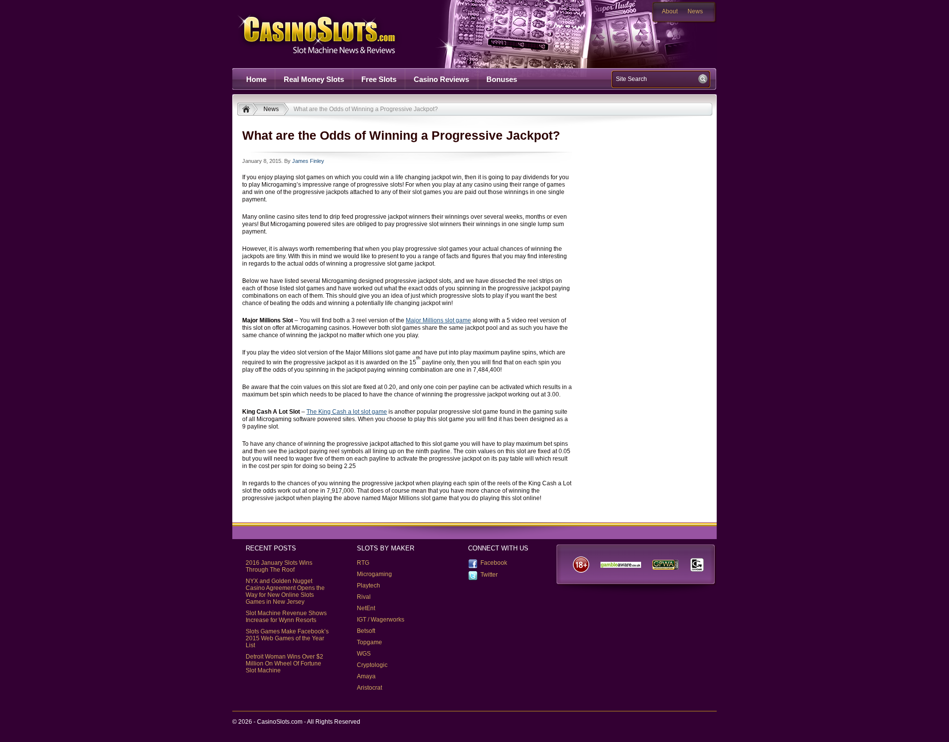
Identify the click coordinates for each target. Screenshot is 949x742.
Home (256, 79)
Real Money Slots (314, 79)
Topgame (369, 642)
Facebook (493, 562)
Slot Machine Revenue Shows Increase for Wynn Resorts (286, 617)
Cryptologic (372, 665)
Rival (364, 596)
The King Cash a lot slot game (346, 411)
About (670, 11)
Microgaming (374, 574)
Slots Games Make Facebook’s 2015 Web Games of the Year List (287, 638)
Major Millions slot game (438, 320)
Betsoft (366, 630)
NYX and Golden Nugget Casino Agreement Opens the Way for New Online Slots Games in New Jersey (285, 591)
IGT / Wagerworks (380, 619)
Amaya (366, 676)
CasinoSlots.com (334, 33)
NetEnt (366, 608)
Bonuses (501, 79)
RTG (363, 562)
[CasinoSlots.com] (247, 110)
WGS (364, 653)
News (695, 11)
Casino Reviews (441, 79)
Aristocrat (369, 687)
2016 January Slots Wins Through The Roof (279, 566)
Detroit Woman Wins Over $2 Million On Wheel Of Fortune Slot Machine (284, 663)
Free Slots (378, 79)
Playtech (368, 585)
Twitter (489, 574)
